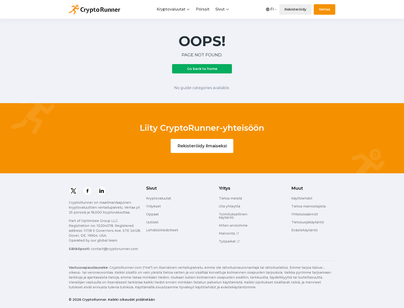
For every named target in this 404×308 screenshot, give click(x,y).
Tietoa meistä (230, 198)
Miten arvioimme (233, 225)
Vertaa (324, 9)
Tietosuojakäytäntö (307, 222)
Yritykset (153, 206)
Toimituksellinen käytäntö (233, 216)
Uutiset (152, 222)
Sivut (220, 9)
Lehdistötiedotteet (162, 230)
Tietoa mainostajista (308, 206)
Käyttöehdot (301, 198)
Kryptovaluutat (171, 9)
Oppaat (152, 214)
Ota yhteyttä (229, 206)
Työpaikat (227, 241)
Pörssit (202, 9)
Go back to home (202, 69)
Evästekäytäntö (304, 230)
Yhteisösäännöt (304, 214)
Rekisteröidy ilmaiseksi (202, 146)
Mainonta (227, 233)
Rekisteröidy (295, 9)
